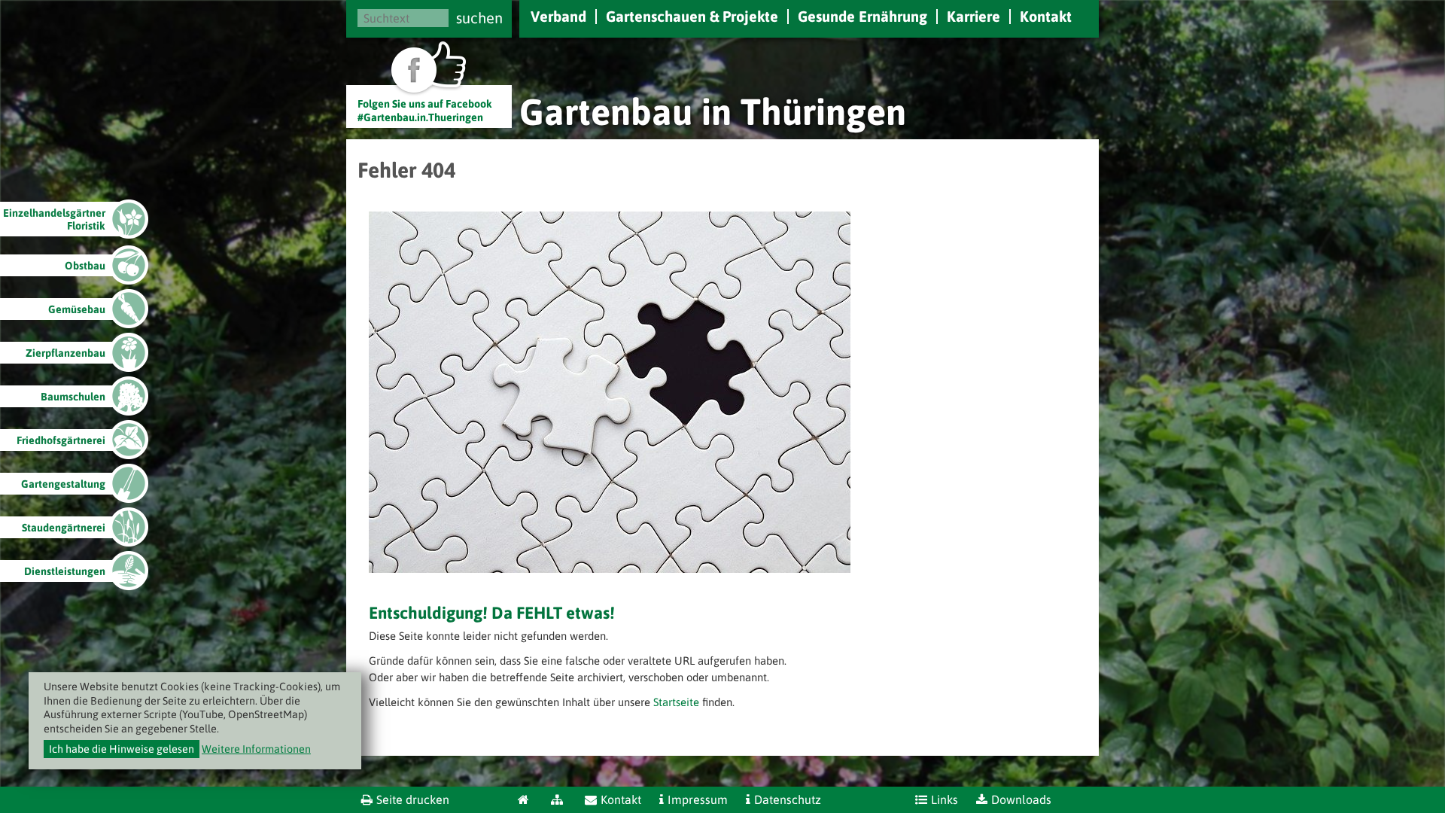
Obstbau (85, 266)
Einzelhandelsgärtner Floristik (54, 219)
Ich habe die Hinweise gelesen (121, 749)
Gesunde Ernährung (862, 16)
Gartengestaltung (63, 484)
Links (944, 799)
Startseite (676, 702)
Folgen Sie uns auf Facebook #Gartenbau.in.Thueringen (424, 110)
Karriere (973, 16)
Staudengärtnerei (63, 528)
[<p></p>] (609, 568)
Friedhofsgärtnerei (61, 440)
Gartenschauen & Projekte (692, 16)
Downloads (1021, 799)
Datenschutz (787, 799)
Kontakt (1046, 16)
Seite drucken (412, 799)
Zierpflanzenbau (65, 353)
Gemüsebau (76, 309)
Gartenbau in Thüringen (712, 111)
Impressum (698, 799)
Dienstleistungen (64, 571)
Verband (558, 16)
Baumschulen (73, 397)
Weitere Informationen (256, 749)
